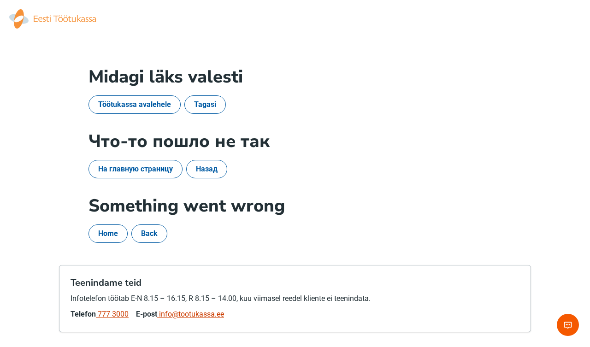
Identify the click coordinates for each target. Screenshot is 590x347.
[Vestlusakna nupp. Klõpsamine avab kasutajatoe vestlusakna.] (568, 325)
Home (108, 233)
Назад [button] (207, 169)
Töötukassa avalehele (134, 104)
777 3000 (112, 314)
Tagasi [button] (205, 104)
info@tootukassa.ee (190, 314)
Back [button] (149, 233)
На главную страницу (135, 169)
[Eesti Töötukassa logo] (53, 19)
